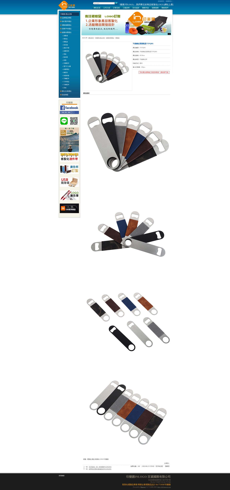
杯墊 (64, 60)
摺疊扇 (65, 36)
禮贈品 (89, 459)
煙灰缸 (65, 39)
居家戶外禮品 (66, 29)
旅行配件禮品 (66, 21)
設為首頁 (161, 1)
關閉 (167, 466)
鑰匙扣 (65, 72)
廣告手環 (66, 48)
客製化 (97, 459)
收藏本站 (169, 1)
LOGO (102, 459)
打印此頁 (159, 466)
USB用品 (66, 81)
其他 (64, 88)
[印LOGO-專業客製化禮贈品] (66, 10)
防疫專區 (65, 95)
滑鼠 (64, 54)
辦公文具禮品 (66, 91)
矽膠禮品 (66, 69)
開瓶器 (117, 38)
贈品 (93, 459)
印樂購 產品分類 (100, 38)
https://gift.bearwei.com (164, 487)
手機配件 (66, 78)
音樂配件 (66, 63)
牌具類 (65, 45)
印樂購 (106, 459)
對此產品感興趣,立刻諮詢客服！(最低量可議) (154, 72)
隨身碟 (65, 57)
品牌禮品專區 (66, 18)
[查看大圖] (107, 66)
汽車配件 (66, 84)
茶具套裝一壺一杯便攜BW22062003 (100, 467)
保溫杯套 (66, 75)
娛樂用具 (66, 51)
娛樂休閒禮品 (110, 38)
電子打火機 (67, 66)
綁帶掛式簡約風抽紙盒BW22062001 (100, 469)
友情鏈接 (61, 475)
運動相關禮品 (66, 25)
